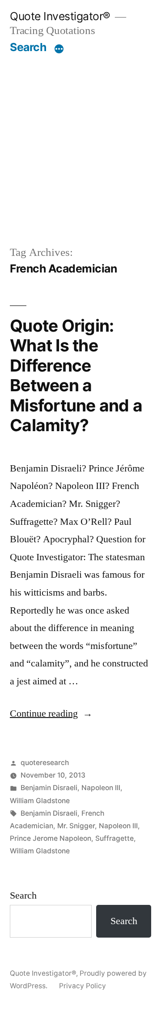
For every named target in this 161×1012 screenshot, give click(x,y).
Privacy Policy (82, 986)
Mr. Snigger (76, 826)
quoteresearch (45, 762)
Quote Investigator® (60, 16)
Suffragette (114, 838)
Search (28, 47)
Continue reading (51, 713)
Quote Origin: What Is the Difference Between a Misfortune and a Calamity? (76, 376)
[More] (59, 48)
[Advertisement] (80, 149)
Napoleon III (100, 787)
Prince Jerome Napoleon (50, 838)
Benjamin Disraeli (49, 787)
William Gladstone (40, 800)
